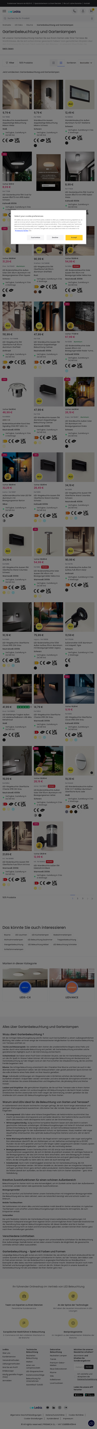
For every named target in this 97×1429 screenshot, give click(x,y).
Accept (74, 238)
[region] (48, 227)
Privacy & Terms (21, 231)
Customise (35, 238)
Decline (55, 238)
